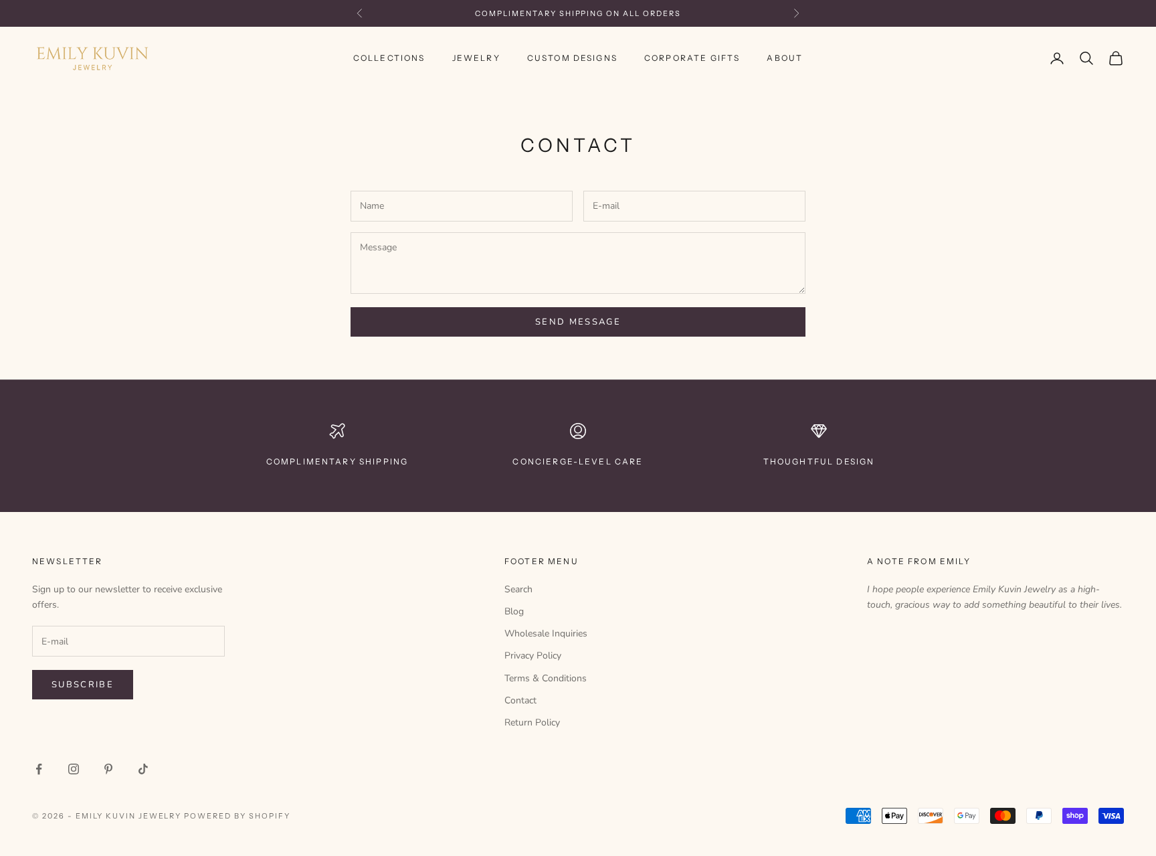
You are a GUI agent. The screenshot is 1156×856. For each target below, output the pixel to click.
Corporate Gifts (692, 58)
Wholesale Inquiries (545, 633)
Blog (514, 611)
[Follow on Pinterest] (108, 769)
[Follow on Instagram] (73, 769)
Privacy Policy (532, 655)
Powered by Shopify (237, 816)
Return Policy (532, 722)
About (785, 58)
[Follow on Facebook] (38, 769)
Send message (578, 322)
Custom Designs (572, 58)
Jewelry (476, 58)
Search (518, 589)
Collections (389, 58)
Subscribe (83, 685)
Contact (520, 700)
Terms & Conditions (545, 678)
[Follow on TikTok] (143, 769)
